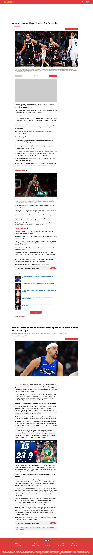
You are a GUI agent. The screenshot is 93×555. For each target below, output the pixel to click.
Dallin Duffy (17, 26)
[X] (85, 1)
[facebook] (82, 1)
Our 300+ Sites (61, 543)
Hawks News (22, 316)
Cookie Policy (60, 545)
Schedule (26, 2)
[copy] (23, 29)
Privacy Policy (35, 545)
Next (53, 76)
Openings (34, 543)
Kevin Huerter (20, 228)
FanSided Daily (74, 543)
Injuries (42, 2)
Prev (19, 76)
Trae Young (19, 137)
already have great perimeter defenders (36, 507)
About (16, 543)
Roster (37, 2)
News (17, 2)
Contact (46, 543)
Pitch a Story (18, 545)
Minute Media (8, 551)
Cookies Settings (48, 548)
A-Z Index (34, 548)
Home (16, 316)
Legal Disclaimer (74, 545)
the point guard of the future (22, 386)
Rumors (21, 2)
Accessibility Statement (21, 548)
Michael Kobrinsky (19, 335)
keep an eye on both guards (34, 517)
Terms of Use (47, 545)
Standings (32, 2)
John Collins (20, 170)
